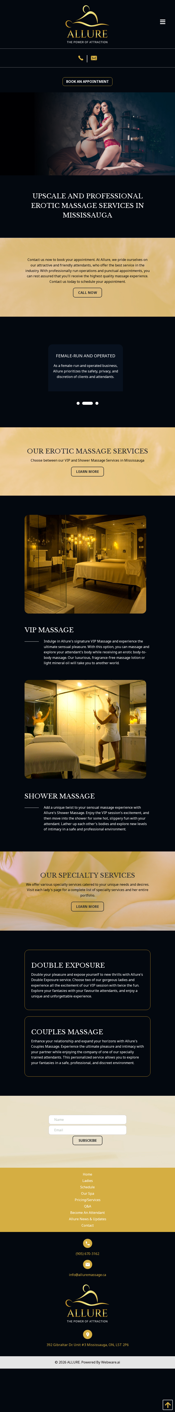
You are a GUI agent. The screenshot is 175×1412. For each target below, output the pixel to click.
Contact (88, 1225)
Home (87, 1174)
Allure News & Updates (87, 1219)
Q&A (87, 1206)
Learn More (87, 471)
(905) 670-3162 (87, 1253)
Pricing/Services (88, 1199)
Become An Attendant (87, 1212)
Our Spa (87, 1193)
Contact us (36, 259)
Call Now (87, 292)
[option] (87, 376)
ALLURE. (74, 1362)
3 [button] (97, 403)
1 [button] (78, 403)
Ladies (87, 1180)
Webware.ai (110, 1362)
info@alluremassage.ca (87, 1274)
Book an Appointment (87, 81)
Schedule (87, 1187)
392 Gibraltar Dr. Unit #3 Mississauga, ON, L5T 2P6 (88, 1344)
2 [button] (84, 403)
